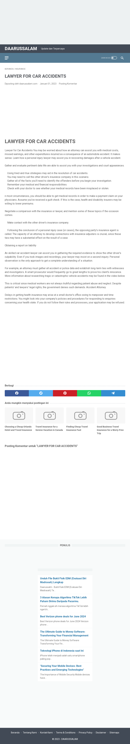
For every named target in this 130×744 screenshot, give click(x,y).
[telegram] (113, 393)
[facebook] (17, 393)
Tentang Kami (30, 732)
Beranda (15, 732)
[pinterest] (65, 393)
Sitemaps (114, 732)
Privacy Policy (85, 732)
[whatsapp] (89, 393)
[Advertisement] (65, 22)
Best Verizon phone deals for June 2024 (63, 616)
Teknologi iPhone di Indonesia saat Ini (62, 650)
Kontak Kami (46, 732)
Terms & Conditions (65, 732)
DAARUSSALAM (21, 48)
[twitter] (41, 393)
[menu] (8, 58)
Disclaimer (101, 732)
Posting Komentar (68, 83)
